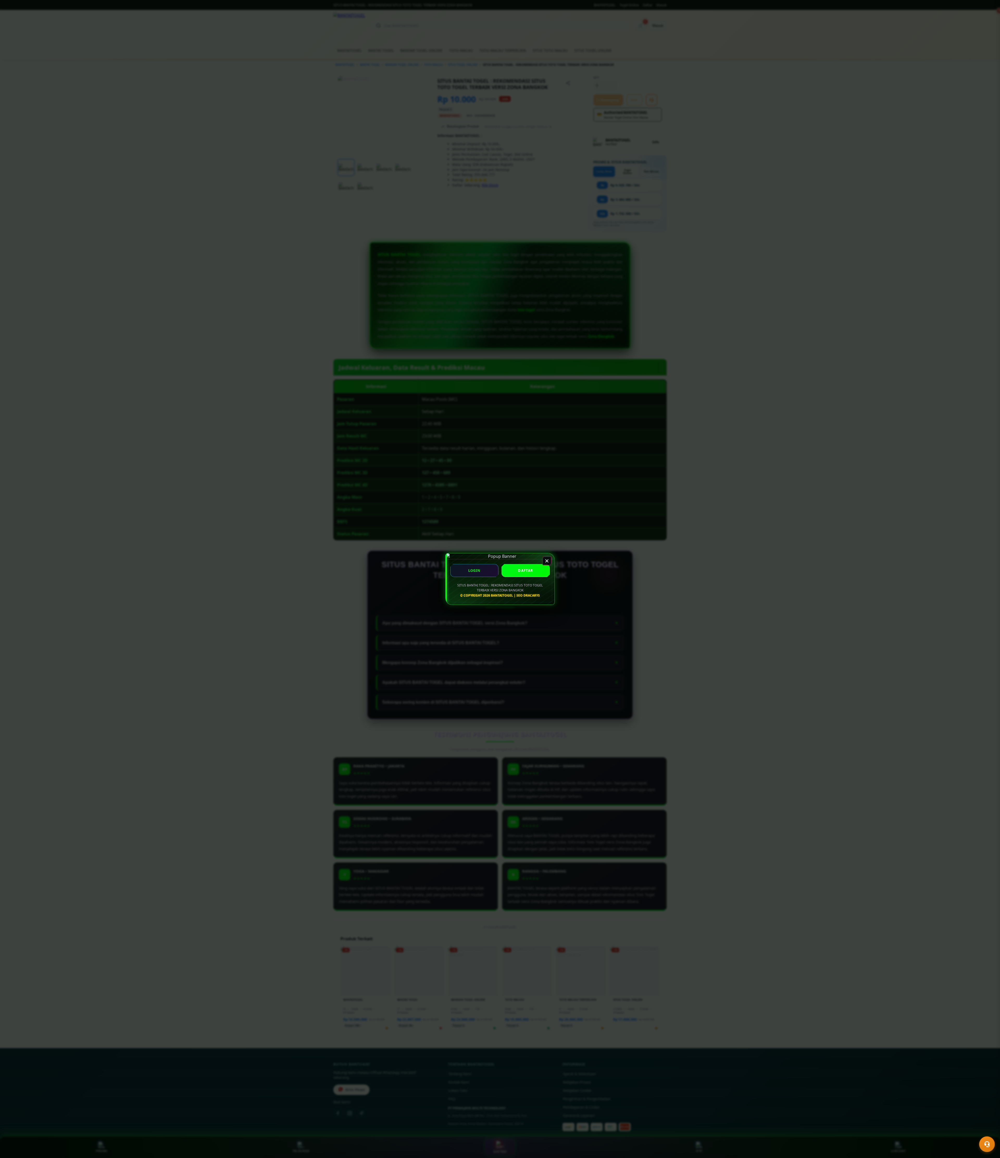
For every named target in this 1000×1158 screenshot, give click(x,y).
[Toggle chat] (987, 1144)
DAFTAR (525, 570)
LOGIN (474, 570)
